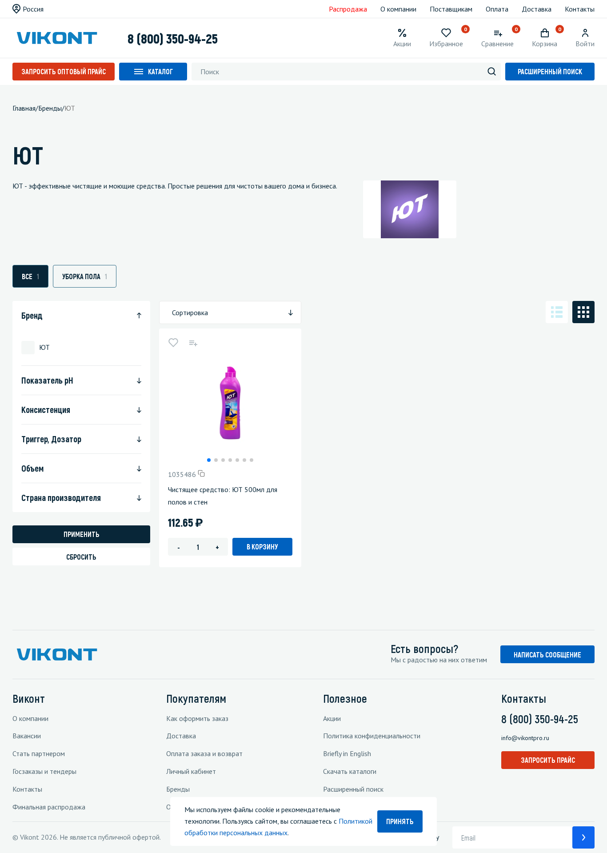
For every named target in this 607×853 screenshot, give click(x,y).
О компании (398, 8)
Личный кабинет (191, 771)
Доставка (536, 8)
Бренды (178, 789)
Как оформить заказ (197, 718)
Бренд (32, 315)
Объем (32, 468)
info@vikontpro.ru (525, 738)
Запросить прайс (548, 760)
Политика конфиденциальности (371, 735)
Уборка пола (84, 276)
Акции (332, 718)
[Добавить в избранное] (173, 342)
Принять (400, 821)
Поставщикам (451, 8)
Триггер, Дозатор (51, 438)
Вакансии (26, 735)
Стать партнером (38, 753)
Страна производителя (61, 497)
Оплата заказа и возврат (204, 753)
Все (30, 276)
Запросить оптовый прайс (63, 71)
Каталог (160, 71)
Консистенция (45, 409)
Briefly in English (347, 753)
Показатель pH (47, 380)
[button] (209, 460)
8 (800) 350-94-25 (173, 38)
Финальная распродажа (48, 806)
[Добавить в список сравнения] (193, 342)
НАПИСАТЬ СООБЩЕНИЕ (547, 654)
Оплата (497, 8)
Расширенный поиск (550, 71)
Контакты (580, 8)
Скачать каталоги (349, 771)
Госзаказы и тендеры (44, 771)
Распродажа (348, 8)
